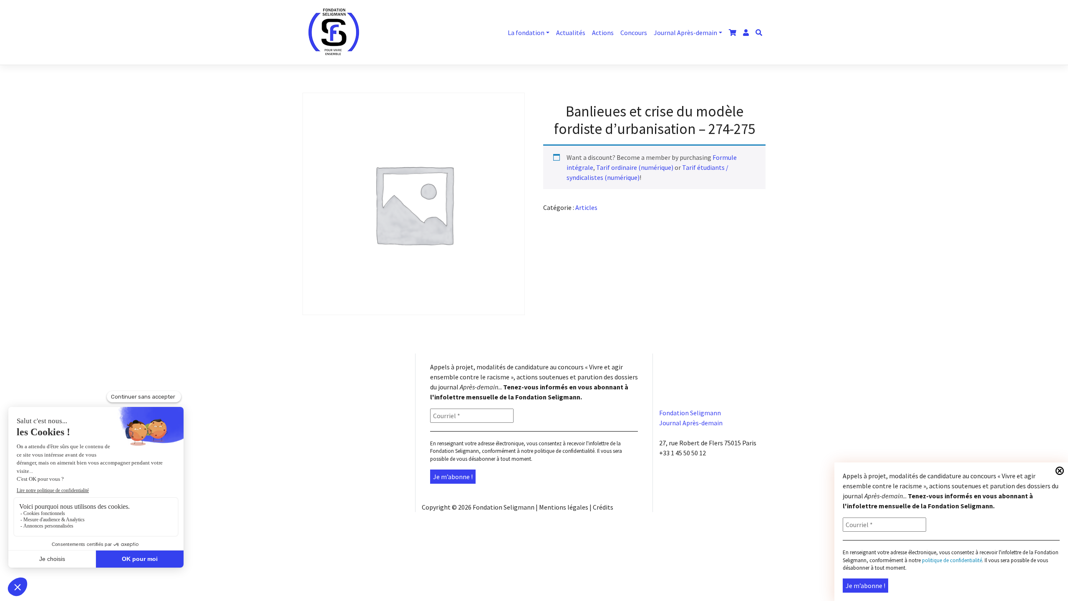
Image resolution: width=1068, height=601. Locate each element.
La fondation (526, 32)
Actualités (570, 32)
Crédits (603, 507)
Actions (603, 32)
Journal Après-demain (685, 32)
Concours (633, 32)
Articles (586, 207)
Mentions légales (563, 507)
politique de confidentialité (564, 451)
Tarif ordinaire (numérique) (634, 167)
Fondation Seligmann (503, 507)
